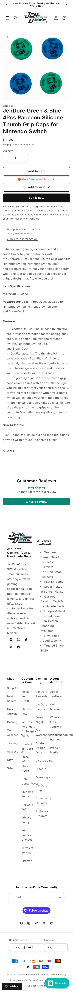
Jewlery (12, 743)
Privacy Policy (26, 820)
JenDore (21, 974)
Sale (10, 768)
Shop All (12, 688)
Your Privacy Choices (26, 835)
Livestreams (42, 760)
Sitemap (26, 861)
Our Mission (55, 707)
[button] (7, 18)
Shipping (7, 144)
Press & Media (55, 750)
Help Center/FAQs (27, 781)
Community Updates (42, 801)
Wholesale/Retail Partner (56, 737)
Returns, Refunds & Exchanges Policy (27, 728)
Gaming (12, 722)
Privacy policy (17, 980)
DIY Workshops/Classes (42, 733)
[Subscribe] (60, 897)
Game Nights (40, 720)
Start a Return (25, 711)
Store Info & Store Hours (25, 763)
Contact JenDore (27, 746)
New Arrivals (12, 712)
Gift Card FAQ (27, 807)
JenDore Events (41, 707)
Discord (41, 769)
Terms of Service (27, 850)
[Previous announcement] (7, 4)
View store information (22, 239)
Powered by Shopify (37, 974)
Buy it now (36, 197)
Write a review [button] (36, 501)
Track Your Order (25, 696)
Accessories (13, 751)
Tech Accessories (13, 733)
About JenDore (56, 694)
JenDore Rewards (41, 694)
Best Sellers (11, 699)
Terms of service (38, 980)
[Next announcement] (66, 4)
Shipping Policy (27, 794)
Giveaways (42, 777)
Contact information (38, 986)
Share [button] (10, 450)
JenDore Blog (41, 788)
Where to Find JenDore (56, 722)
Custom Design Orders (41, 748)
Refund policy (58, 974)
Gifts (10, 760)
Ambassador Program (42, 814)
